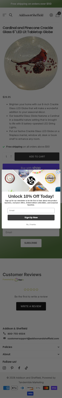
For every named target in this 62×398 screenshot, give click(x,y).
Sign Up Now (31, 217)
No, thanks (31, 224)
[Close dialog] (58, 172)
